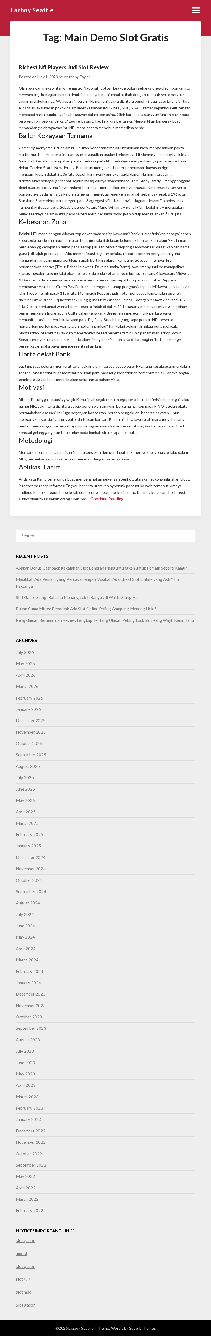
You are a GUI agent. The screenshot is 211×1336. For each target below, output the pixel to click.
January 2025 (28, 845)
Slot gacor (25, 1304)
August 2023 (28, 1039)
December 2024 (30, 857)
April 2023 (25, 1085)
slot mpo (24, 1291)
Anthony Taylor (77, 76)
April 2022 (25, 1187)
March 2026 (27, 686)
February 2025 (29, 834)
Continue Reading (107, 498)
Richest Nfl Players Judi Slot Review (64, 67)
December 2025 (30, 720)
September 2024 (31, 891)
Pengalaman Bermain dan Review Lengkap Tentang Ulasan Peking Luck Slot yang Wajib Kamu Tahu (105, 620)
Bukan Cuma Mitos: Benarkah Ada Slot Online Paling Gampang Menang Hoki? (86, 608)
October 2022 (29, 1153)
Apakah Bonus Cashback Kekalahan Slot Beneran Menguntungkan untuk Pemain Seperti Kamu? (101, 567)
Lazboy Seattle (32, 10)
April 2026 (25, 675)
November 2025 (31, 732)
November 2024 (31, 868)
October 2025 (29, 743)
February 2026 (29, 697)
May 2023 (25, 1073)
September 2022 (31, 1164)
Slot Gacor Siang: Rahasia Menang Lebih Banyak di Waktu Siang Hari (78, 597)
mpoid (21, 1253)
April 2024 (25, 948)
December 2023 (30, 993)
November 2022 (31, 1142)
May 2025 (25, 800)
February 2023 (29, 1107)
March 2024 (27, 959)
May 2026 (25, 663)
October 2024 (29, 880)
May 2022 (25, 1176)
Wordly (117, 1328)
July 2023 (25, 1050)
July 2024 (25, 914)
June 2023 (25, 1062)
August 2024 (28, 902)
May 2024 (25, 936)
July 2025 (25, 777)
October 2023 (29, 1016)
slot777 (23, 1279)
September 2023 (31, 1028)
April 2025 (25, 811)
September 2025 (31, 754)
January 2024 (28, 982)
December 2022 (30, 1130)
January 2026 (28, 709)
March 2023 (27, 1096)
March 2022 (27, 1199)
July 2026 (25, 652)
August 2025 (28, 766)
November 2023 (31, 1005)
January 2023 (28, 1119)
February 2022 (29, 1210)
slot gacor (25, 1240)
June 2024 (25, 925)
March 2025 (27, 823)
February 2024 (29, 971)
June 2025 (25, 789)
